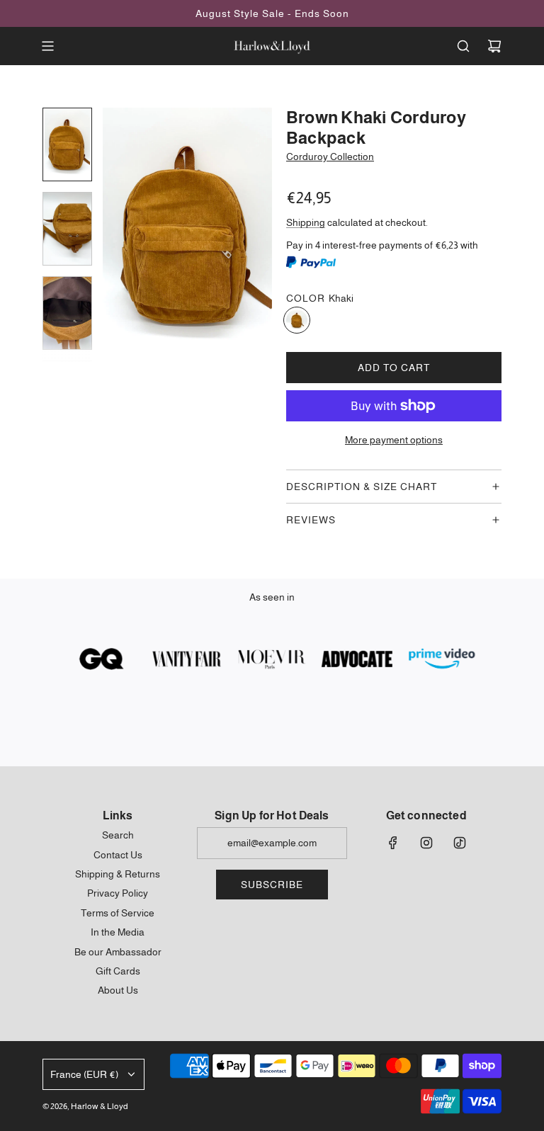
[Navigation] (47, 46)
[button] (114, 235)
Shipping (305, 222)
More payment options (394, 439)
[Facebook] (393, 842)
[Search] (463, 46)
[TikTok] (459, 842)
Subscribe (272, 884)
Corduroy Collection (330, 156)
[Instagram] (426, 842)
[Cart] (494, 46)
